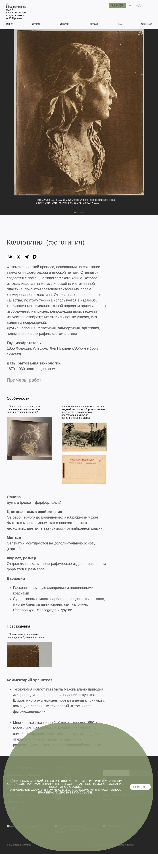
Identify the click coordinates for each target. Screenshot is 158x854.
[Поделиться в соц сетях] (147, 5)
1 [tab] (75, 212)
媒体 (120, 24)
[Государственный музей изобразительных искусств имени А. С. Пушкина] (16, 18)
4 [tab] (83, 212)
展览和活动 (65, 24)
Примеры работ (24, 380)
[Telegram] (26, 256)
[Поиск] (104, 5)
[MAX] (34, 256)
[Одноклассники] (18, 256)
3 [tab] (80, 212)
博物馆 (9, 24)
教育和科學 (146, 24)
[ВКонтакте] (10, 256)
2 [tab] (77, 212)
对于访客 (36, 24)
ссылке (85, 792)
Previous (3, 122)
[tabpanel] (79, 119)
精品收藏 (94, 24)
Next (154, 122)
